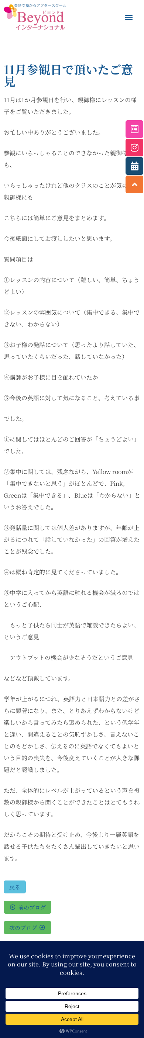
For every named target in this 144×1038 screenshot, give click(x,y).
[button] (129, 17)
